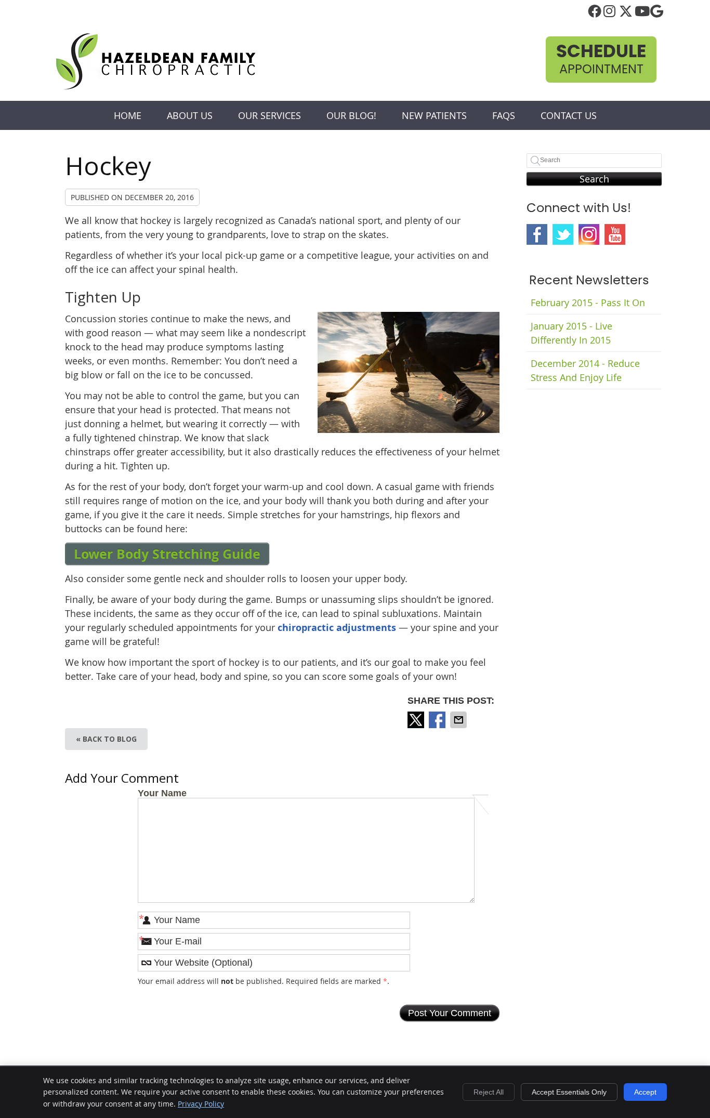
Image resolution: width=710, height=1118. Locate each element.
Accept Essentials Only (569, 1092)
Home (127, 115)
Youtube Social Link (614, 234)
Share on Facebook (438, 720)
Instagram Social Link (588, 234)
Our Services (269, 115)
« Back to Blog (106, 739)
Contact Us (569, 115)
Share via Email (459, 720)
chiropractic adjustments (337, 627)
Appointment (601, 59)
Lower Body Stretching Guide (167, 554)
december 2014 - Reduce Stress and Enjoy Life (585, 370)
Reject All (489, 1092)
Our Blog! (351, 115)
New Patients (434, 115)
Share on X (416, 720)
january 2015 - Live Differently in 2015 (571, 333)
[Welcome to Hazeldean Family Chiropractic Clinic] (155, 88)
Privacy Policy (201, 1104)
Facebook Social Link (537, 234)
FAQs (503, 115)
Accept (645, 1092)
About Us (190, 115)
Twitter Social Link (563, 234)
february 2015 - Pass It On (588, 302)
